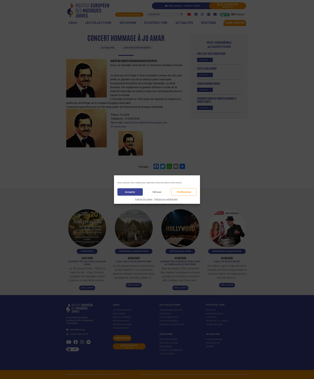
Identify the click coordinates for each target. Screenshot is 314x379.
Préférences (184, 191)
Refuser (157, 191)
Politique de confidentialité (165, 199)
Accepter (130, 191)
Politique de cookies (144, 199)
